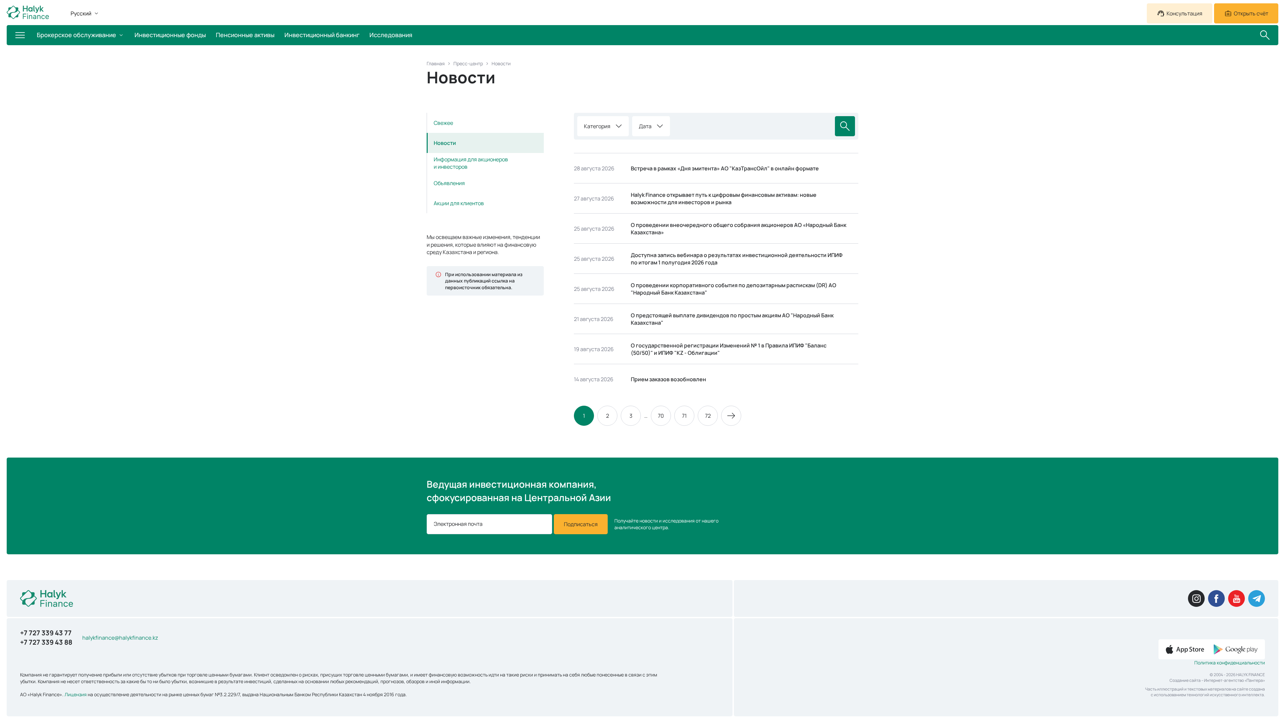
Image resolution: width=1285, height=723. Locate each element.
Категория (597, 126)
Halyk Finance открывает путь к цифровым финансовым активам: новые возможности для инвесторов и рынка (724, 198)
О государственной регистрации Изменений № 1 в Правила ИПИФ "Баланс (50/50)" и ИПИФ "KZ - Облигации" (729, 349)
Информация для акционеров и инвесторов (471, 163)
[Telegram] (1256, 598)
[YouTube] (1236, 598)
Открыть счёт (1251, 13)
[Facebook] (1216, 598)
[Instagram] (1196, 598)
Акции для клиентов (459, 203)
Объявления (449, 183)
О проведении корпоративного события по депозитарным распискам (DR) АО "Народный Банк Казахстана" (733, 289)
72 (708, 415)
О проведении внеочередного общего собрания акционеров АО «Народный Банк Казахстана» (738, 228)
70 (661, 415)
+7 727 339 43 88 (46, 642)
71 (684, 415)
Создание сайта (1185, 680)
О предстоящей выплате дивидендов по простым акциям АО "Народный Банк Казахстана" (732, 319)
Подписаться (581, 524)
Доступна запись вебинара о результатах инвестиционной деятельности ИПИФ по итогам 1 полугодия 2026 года (737, 258)
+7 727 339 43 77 (46, 632)
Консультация (1184, 13)
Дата (645, 126)
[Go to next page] (731, 416)
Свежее (443, 123)
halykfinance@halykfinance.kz (120, 637)
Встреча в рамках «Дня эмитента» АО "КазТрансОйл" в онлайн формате (725, 168)
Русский (81, 13)
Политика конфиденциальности (1229, 662)
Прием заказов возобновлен (668, 379)
